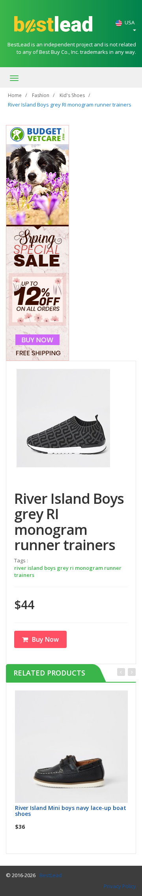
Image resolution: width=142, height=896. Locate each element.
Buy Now (45, 639)
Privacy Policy (120, 886)
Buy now (76, 699)
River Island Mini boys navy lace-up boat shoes (70, 810)
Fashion (40, 95)
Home (15, 95)
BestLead (50, 875)
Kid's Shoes (72, 95)
